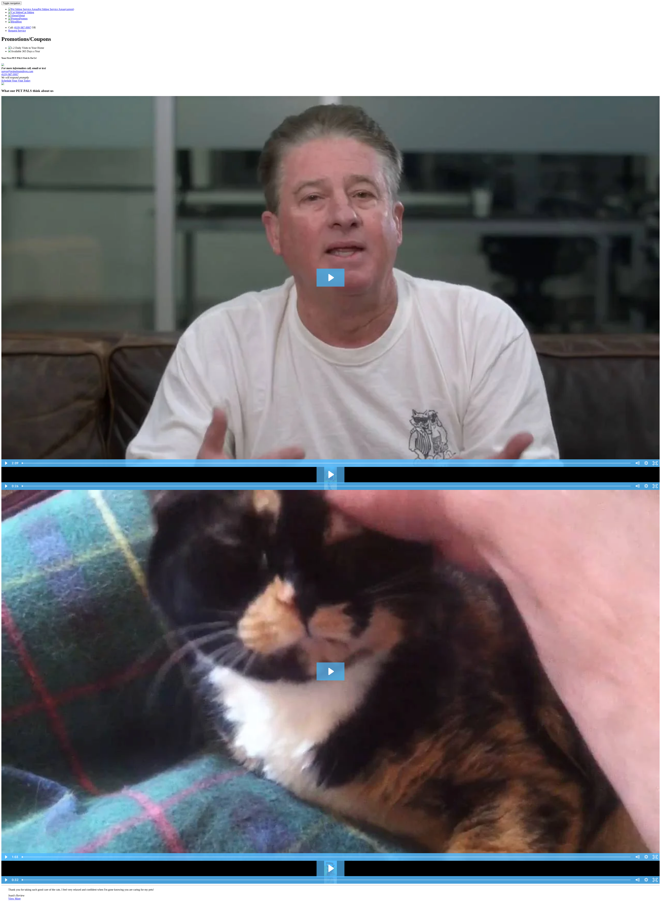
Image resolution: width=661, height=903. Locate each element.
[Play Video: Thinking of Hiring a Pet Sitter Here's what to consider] (331, 278)
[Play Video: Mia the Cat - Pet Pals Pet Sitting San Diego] (331, 671)
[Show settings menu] (646, 463)
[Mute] (637, 463)
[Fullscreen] (655, 463)
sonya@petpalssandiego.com (17, 71)
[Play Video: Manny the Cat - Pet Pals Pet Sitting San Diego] (331, 868)
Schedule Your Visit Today (15, 80)
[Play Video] (5, 463)
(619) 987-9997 (22, 27)
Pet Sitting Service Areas (56, 9)
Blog (19, 21)
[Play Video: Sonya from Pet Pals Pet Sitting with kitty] (331, 474)
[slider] (326, 463)
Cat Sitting (28, 12)
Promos (23, 18)
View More (14, 898)
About (21, 15)
